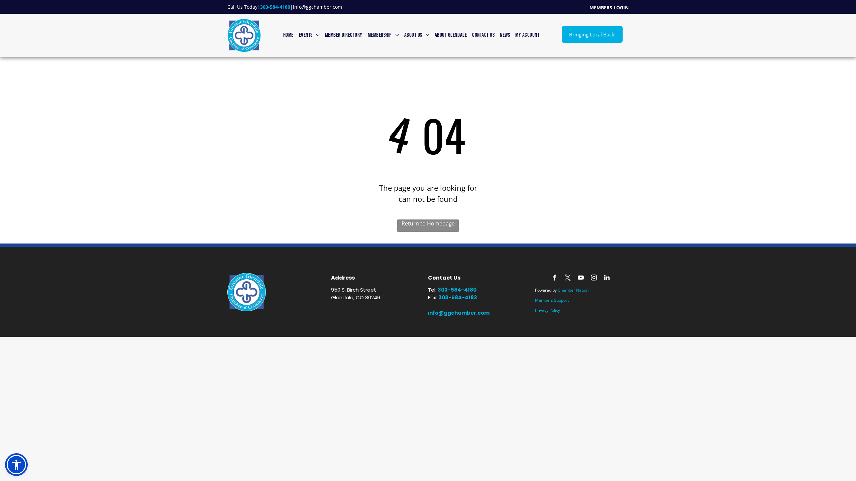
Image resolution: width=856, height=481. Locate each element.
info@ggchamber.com (317, 7)
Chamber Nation (573, 290)
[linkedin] (607, 278)
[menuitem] (288, 35)
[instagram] (594, 278)
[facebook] (554, 278)
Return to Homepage (428, 223)
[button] (16, 464)
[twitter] (567, 278)
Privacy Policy (547, 310)
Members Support (552, 300)
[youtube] (580, 278)
